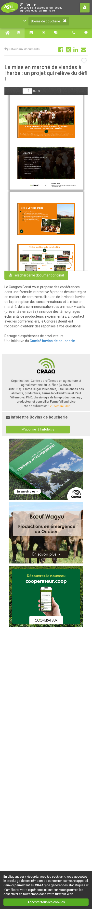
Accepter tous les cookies (46, 902)
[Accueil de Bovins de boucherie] (6, 33)
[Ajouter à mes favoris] (84, 61)
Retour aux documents (24, 49)
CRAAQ (40, 885)
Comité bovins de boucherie (52, 341)
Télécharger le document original (38, 275)
